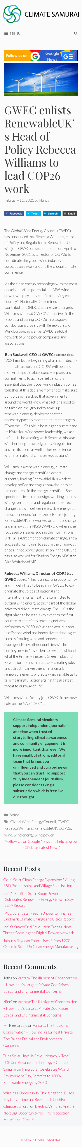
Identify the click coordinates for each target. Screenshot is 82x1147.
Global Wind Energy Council (33, 821)
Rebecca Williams (18, 828)
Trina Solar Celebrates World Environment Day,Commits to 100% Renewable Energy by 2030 (36, 1076)
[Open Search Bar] (76, 33)
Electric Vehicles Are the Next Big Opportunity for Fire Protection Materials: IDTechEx (39, 1113)
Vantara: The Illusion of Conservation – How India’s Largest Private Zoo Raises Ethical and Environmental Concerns (40, 985)
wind (8, 835)
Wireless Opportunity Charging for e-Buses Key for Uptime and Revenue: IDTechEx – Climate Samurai (38, 1100)
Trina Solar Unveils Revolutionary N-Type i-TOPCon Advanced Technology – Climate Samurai (37, 1062)
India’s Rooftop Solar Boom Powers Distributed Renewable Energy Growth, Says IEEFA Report (39, 899)
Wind (14, 815)
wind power (44, 835)
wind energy (23, 835)
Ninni (7, 1001)
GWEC (63, 821)
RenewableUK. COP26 (52, 828)
